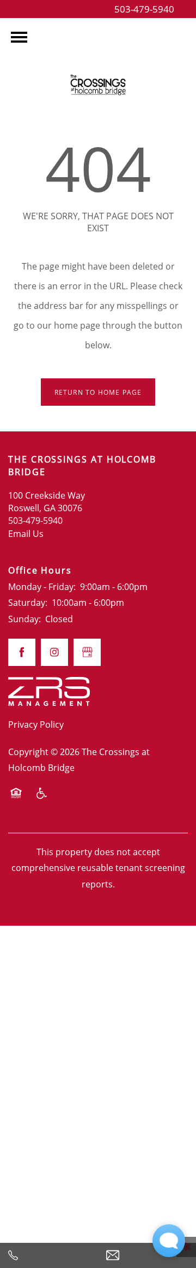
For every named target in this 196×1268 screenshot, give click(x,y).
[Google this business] (87, 652)
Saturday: (27, 603)
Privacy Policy (36, 724)
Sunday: (24, 619)
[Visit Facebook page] (21, 652)
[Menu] (19, 37)
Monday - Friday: (42, 587)
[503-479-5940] (49, 1255)
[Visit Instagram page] (54, 652)
